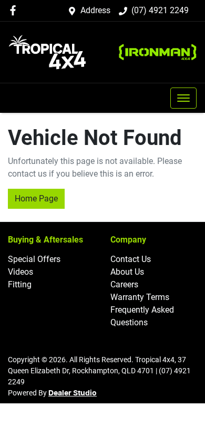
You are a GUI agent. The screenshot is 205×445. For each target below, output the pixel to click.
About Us (127, 272)
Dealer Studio (72, 393)
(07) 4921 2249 (160, 10)
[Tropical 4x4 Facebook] (15, 10)
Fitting (20, 284)
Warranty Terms (139, 297)
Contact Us (130, 259)
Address (95, 10)
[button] (183, 98)
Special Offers (34, 259)
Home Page (36, 199)
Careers (124, 284)
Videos (20, 272)
